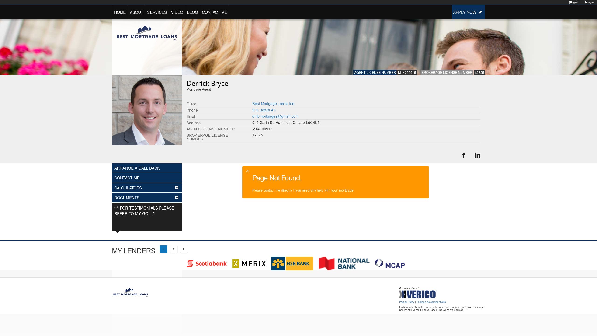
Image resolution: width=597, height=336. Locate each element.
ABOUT (136, 12)
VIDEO (177, 12)
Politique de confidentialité (431, 302)
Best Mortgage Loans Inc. (273, 103)
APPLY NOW (464, 12)
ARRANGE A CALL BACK (137, 168)
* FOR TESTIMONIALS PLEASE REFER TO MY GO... (144, 210)
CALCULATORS (128, 188)
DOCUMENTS (126, 197)
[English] (574, 2)
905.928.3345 (264, 109)
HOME (120, 12)
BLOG (192, 12)
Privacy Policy (406, 302)
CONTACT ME (214, 12)
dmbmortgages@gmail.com (275, 116)
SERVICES (157, 12)
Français (589, 2)
